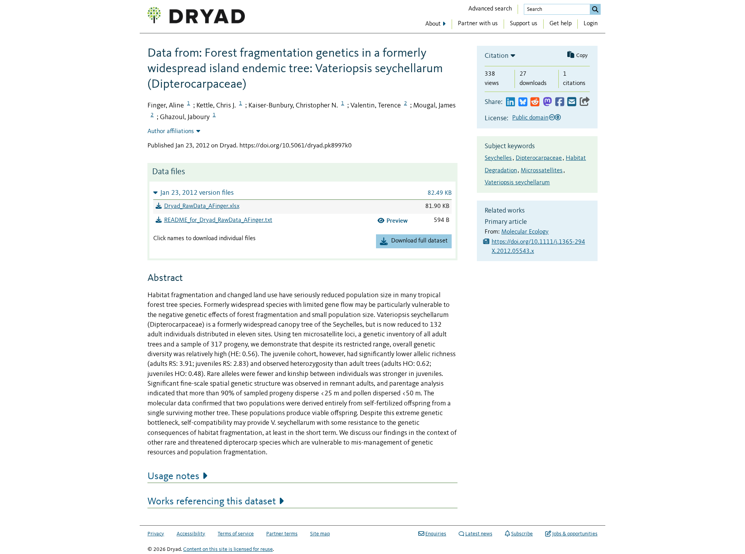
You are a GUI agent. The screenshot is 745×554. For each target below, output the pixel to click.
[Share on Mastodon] (547, 102)
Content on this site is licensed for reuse (228, 549)
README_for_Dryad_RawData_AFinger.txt (218, 220)
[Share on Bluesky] (522, 102)
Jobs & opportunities (575, 534)
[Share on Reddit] (534, 102)
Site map (320, 534)
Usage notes (173, 476)
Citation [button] (497, 55)
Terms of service (236, 534)
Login (591, 24)
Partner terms (282, 534)
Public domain (530, 118)
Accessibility (191, 534)
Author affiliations (170, 131)
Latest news (478, 534)
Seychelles (498, 158)
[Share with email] (571, 102)
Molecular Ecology (525, 232)
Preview (397, 220)
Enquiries (435, 534)
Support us (523, 24)
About (433, 24)
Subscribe (522, 534)
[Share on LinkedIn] (510, 102)
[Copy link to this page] (585, 102)
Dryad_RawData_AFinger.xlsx (201, 206)
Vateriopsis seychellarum (517, 183)
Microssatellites (542, 171)
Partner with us (478, 24)
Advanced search (490, 9)
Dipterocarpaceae (539, 158)
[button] (302, 192)
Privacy (155, 534)
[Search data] (595, 9)
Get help (560, 24)
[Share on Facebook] (559, 102)
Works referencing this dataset (211, 502)
